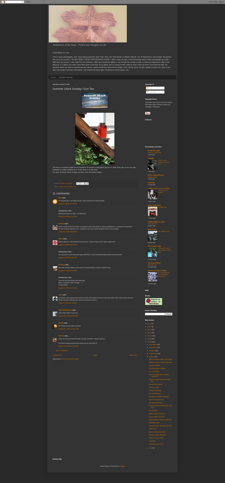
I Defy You (152, 429)
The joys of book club (154, 152)
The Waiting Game (164, 231)
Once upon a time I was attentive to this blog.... (164, 250)
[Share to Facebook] (85, 183)
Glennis (61, 224)
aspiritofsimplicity (65, 310)
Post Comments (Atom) (70, 359)
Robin (60, 239)
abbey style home (154, 205)
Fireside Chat (162, 207)
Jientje (60, 323)
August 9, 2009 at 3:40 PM (67, 303)
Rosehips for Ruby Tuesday (159, 397)
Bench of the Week (155, 384)
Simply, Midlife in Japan (156, 222)
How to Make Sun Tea (156, 417)
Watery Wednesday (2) (157, 414)
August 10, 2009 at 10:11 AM (68, 329)
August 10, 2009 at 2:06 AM (68, 316)
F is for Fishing (154, 371)
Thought (151, 158)
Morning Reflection (155, 403)
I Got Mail (152, 441)
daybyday (151, 183)
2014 (149, 327)
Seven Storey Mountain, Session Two (164, 162)
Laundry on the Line (156, 444)
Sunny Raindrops (155, 390)
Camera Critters (154, 365)
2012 (149, 333)
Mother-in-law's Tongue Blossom (160, 362)
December (153, 344)
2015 (149, 324)
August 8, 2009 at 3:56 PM (67, 204)
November (153, 347)
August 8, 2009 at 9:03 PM (67, 258)
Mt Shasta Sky (154, 387)
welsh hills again (154, 151)
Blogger (122, 466)
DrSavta (61, 265)
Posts (150, 88)
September (153, 354)
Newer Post (57, 355)
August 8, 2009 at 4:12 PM (67, 217)
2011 (149, 336)
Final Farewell (152, 265)
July (150, 448)
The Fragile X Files (154, 246)
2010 (149, 339)
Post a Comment (62, 351)
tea (75, 186)
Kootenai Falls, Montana (157, 435)
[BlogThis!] (80, 183)
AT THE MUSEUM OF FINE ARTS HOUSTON (164, 274)
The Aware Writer (154, 263)
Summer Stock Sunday (66, 186)
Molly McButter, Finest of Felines (160, 420)
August (152, 357)
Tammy (61, 336)
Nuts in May (152, 229)
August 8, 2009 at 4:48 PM (67, 232)
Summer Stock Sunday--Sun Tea (160, 426)
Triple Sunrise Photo (156, 438)
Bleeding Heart (154, 423)
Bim (59, 198)
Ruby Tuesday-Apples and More (160, 359)
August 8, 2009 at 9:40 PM (67, 271)
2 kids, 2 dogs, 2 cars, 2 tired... (159, 188)
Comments (152, 92)
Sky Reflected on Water (157, 368)
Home (53, 77)
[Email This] (77, 183)
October (152, 351)
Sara (60, 295)
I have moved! (152, 224)
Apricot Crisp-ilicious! (156, 400)
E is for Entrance (155, 394)
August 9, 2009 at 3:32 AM (67, 288)
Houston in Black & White (157, 271)
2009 (149, 342)
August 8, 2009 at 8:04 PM (67, 245)
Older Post (133, 355)
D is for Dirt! (153, 411)
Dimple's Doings (66, 77)
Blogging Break (152, 177)
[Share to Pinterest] (87, 183)
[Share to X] (82, 183)
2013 (149, 330)
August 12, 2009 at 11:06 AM (68, 346)
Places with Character (156, 175)
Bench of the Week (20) (157, 432)
